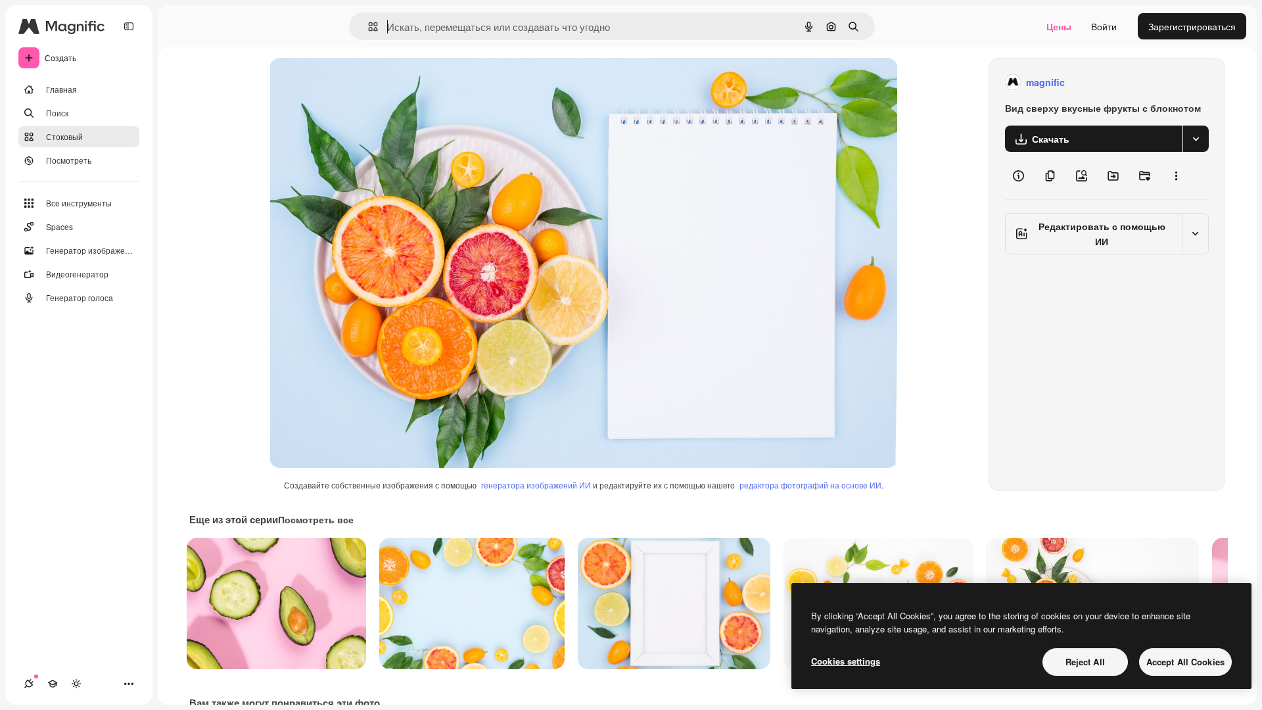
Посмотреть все (316, 519)
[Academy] (52, 683)
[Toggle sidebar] (128, 26)
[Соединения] (28, 683)
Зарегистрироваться (1192, 26)
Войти (1104, 26)
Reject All (1085, 661)
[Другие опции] (1176, 175)
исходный (357, 82)
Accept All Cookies (1185, 661)
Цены (1058, 26)
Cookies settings (845, 661)
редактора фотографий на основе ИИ (810, 484)
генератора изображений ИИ (536, 484)
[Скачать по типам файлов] (1195, 139)
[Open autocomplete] (368, 27)
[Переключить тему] (76, 683)
